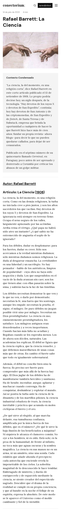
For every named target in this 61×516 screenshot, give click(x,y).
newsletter (45, 5)
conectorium (14, 5)
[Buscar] (34, 5)
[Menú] (56, 5)
